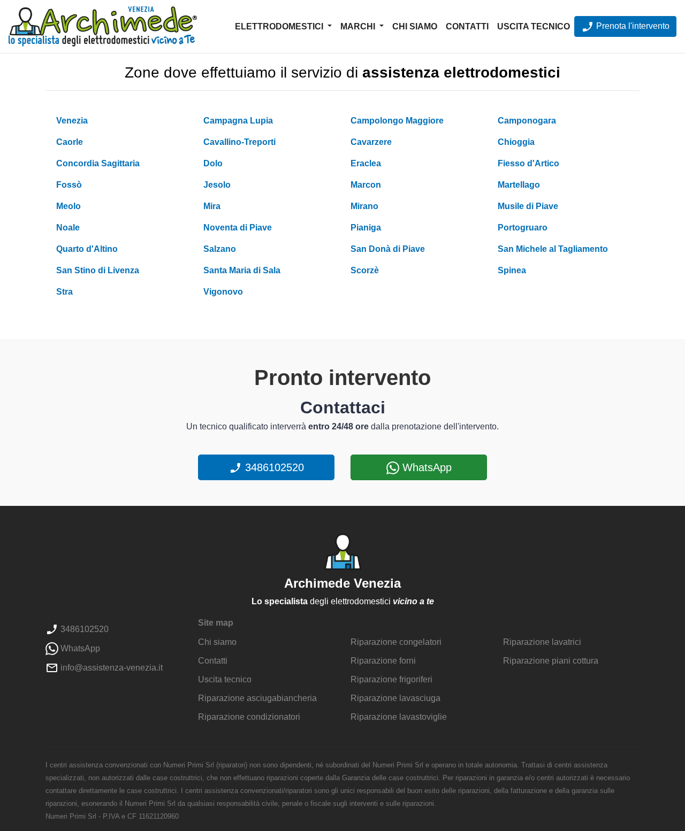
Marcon (366, 184)
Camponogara (527, 120)
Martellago (519, 184)
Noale (68, 227)
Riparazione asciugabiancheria (257, 698)
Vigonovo (223, 291)
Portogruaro (522, 227)
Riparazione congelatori (396, 642)
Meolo (68, 206)
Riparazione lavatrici (542, 642)
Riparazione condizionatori (249, 716)
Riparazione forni (383, 660)
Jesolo (217, 184)
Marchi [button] (358, 26)
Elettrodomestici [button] (280, 26)
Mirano (364, 206)
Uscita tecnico (533, 26)
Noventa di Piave (237, 227)
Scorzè (365, 270)
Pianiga (366, 227)
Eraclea (366, 163)
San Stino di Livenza (97, 270)
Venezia (72, 120)
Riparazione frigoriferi (391, 679)
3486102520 (273, 467)
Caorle (69, 142)
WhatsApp (425, 467)
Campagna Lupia (238, 120)
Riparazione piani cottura (550, 660)
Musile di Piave (528, 206)
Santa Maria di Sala (241, 270)
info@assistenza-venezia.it (110, 667)
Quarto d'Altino (87, 248)
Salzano (219, 248)
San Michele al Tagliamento (553, 248)
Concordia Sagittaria (98, 163)
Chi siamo (414, 26)
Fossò (69, 184)
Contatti (467, 26)
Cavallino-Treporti (239, 142)
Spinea (512, 270)
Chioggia (516, 142)
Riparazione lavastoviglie (399, 716)
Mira (211, 206)
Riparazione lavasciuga (395, 698)
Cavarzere (371, 142)
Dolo (213, 163)
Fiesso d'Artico (528, 163)
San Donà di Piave (388, 248)
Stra (64, 291)
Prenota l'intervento (631, 25)
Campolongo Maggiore (397, 120)
